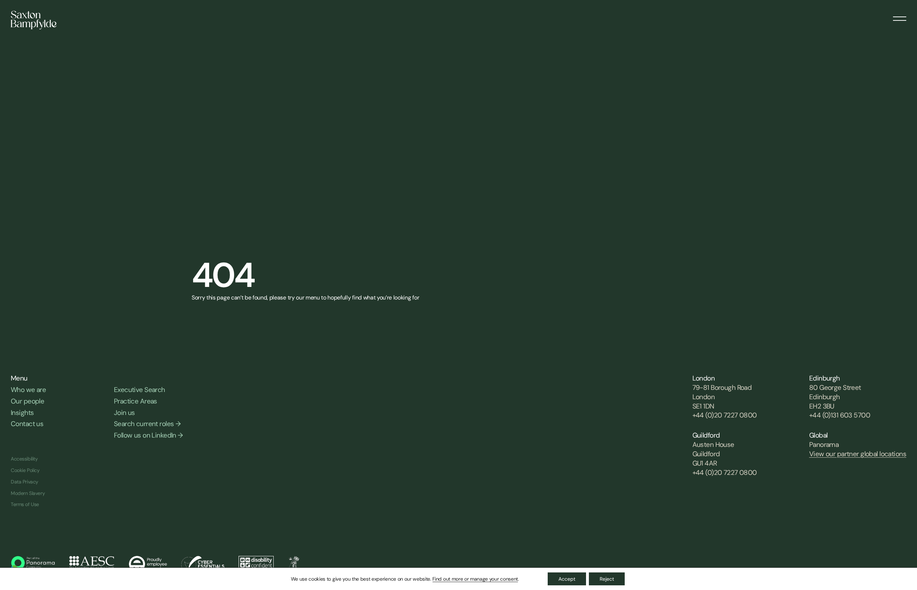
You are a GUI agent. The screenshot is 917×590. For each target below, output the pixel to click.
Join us (124, 412)
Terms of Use (25, 504)
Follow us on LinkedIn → (148, 435)
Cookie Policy (25, 470)
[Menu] (899, 16)
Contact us (27, 423)
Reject (607, 579)
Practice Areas (135, 401)
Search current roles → (147, 423)
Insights (22, 412)
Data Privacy (24, 481)
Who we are (28, 389)
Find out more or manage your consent (475, 579)
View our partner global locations (857, 453)
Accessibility (24, 459)
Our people (27, 401)
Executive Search (139, 389)
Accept (566, 579)
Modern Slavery (28, 493)
